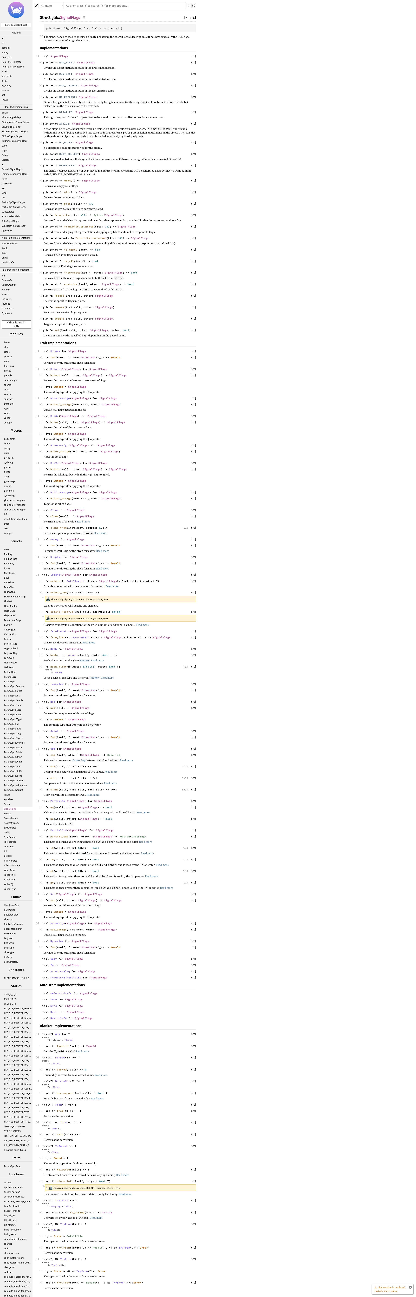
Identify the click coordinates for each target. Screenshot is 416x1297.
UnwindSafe (8, 262)
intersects (7, 76)
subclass (8, 399)
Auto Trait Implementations (16, 238)
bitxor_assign (61, 498)
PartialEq (57, 800)
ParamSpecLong (12, 733)
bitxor (55, 469)
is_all (4, 81)
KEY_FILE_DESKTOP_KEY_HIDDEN (18, 1041)
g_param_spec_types (15, 1150)
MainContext (10, 662)
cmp (52, 754)
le (52, 859)
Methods (16, 32)
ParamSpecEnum (12, 705)
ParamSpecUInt (12, 766)
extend (55, 581)
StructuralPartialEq (11, 216)
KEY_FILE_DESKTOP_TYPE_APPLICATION (18, 1112)
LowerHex (7, 183)
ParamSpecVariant (13, 790)
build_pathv (10, 1234)
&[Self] (88, 666)
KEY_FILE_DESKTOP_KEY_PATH (18, 1074)
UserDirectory (11, 962)
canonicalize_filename (15, 1239)
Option (98, 215)
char (6, 347)
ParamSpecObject (13, 738)
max (52, 766)
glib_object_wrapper (14, 505)
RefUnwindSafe (9, 243)
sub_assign (58, 929)
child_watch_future (14, 1258)
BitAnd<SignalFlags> (12, 117)
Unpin (5, 257)
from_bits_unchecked (13, 66)
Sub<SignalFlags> (11, 221)
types (7, 408)
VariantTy (8, 884)
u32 (91, 203)
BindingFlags (10, 559)
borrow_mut (65, 1093)
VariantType (10, 889)
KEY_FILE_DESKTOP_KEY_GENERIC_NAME (18, 1037)
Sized (69, 1040)
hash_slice (58, 666)
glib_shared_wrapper (15, 509)
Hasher (71, 655)
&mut (106, 655)
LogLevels (9, 658)
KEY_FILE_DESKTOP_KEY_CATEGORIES (18, 1018)
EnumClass (9, 587)
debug (7, 448)
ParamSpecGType (13, 719)
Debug (5, 155)
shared (7, 385)
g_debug (8, 462)
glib (16, 326)
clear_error (9, 1267)
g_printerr (9, 490)
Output (58, 386)
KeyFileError (10, 933)
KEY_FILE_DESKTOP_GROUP (18, 1008)
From (58, 1104)
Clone (4, 145)
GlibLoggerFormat (13, 929)
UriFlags (8, 856)
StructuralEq (8, 211)
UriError (8, 957)
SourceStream (11, 823)
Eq (3, 164)
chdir (6, 1248)
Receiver (8, 799)
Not (3, 188)
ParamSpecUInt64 (13, 771)
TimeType (9, 952)
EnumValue (9, 592)
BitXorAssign (60, 492)
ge (52, 882)
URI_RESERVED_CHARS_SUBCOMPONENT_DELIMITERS (18, 1145)
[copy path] (84, 17)
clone (7, 352)
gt (52, 871)
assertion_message (14, 1196)
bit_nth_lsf (9, 1215)
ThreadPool (10, 842)
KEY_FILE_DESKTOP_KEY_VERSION (18, 1107)
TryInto (66, 1259)
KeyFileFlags (10, 643)
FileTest (8, 601)
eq (52, 807)
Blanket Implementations (16, 269)
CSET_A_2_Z (10, 994)
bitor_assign (60, 451)
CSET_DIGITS (10, 999)
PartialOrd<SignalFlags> (14, 207)
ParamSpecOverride (14, 743)
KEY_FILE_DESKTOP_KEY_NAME (18, 1055)
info (6, 514)
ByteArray (9, 563)
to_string (77, 1212)
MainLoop (9, 667)
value (7, 413)
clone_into (65, 1181)
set (3, 95)
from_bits (7, 57)
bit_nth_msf (10, 1220)
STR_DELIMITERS (12, 1131)
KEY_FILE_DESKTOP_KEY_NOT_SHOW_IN (18, 1060)
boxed (7, 342)
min (52, 778)
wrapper (8, 422)
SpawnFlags (10, 827)
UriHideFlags (10, 860)
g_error (7, 467)
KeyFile (8, 639)
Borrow (60, 1057)
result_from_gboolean (15, 519)
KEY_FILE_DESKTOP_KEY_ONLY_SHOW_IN (18, 1070)
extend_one (58, 592)
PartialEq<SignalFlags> (13, 202)
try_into (63, 1282)
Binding (8, 554)
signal (7, 389)
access (7, 1182)
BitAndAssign (60, 398)
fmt (52, 357)
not (52, 707)
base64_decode (12, 1206)
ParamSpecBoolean (14, 686)
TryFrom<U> (7, 308)
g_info (7, 472)
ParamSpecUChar (13, 761)
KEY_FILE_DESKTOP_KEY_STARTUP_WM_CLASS (18, 1084)
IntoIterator (76, 581)
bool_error (9, 439)
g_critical (8, 457)
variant (7, 418)
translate (8, 403)
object (7, 370)
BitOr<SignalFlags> (11, 127)
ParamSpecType (12, 1166)
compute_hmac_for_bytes (17, 1291)
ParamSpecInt (11, 724)
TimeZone (9, 846)
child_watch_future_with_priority (18, 1262)
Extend (55, 574)
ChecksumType (11, 905)
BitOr (54, 416)
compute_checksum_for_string (18, 1286)
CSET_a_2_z (10, 1004)
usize (116, 611)
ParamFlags (10, 676)
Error (58, 1236)
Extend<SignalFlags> (12, 169)
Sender (7, 804)
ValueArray (9, 870)
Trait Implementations (16, 107)
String (7, 832)
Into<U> (5, 294)
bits (4, 43)
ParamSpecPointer (13, 752)
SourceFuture (11, 818)
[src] (192, 17)
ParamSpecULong (13, 776)
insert (5, 71)
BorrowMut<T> (9, 285)
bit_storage (10, 1225)
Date (6, 577)
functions (9, 366)
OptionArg (9, 943)
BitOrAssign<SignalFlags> (15, 131)
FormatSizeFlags (12, 620)
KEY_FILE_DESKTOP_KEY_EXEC (18, 1032)
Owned (58, 1158)
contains (6, 48)
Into (63, 1122)
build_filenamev (12, 1229)
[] (186, 17)
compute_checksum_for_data (18, 1281)
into (60, 1134)
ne (52, 818)
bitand (55, 375)
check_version (11, 1253)
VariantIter (9, 879)
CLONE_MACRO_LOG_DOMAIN (18, 978)
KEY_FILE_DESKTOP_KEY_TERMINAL (18, 1088)
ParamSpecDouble (13, 700)
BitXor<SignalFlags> (12, 136)
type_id (62, 1046)
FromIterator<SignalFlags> (15, 174)
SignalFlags (10, 809)
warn (6, 528)
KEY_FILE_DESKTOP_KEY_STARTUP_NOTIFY (18, 1079)
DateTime (9, 582)
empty (5, 52)
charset (8, 1244)
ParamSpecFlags (12, 710)
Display (5, 160)
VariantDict (9, 875)
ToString (6, 303)
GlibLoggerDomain (13, 924)
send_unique (10, 380)
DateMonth (9, 910)
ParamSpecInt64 (12, 728)
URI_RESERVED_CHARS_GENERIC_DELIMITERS (18, 1140)
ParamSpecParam (13, 747)
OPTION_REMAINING (14, 1126)
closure (8, 356)
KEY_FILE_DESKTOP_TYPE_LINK (18, 1121)
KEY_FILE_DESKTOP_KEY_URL (18, 1103)
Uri (5, 851)
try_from (63, 1247)
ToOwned (6, 299)
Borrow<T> (7, 280)
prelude (8, 375)
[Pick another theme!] (36, 5)
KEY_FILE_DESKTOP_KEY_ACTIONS (18, 1013)
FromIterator (60, 631)
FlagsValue (9, 615)
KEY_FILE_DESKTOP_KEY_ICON (18, 1046)
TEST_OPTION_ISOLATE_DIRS (18, 1136)
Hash (4, 178)
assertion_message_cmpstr (18, 1201)
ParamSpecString (13, 757)
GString (8, 625)
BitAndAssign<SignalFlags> (15, 122)
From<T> (6, 289)
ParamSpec (10, 681)
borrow (62, 1069)
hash (53, 655)
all (3, 38)
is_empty (6, 85)
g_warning (9, 495)
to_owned (63, 1169)
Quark (7, 794)
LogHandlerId (11, 648)
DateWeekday (11, 914)
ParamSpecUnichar (14, 780)
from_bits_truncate (11, 62)
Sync (4, 253)
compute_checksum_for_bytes (18, 1277)
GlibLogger (9, 629)
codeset (8, 1272)
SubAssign (57, 923)
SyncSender (10, 837)
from (60, 1110)
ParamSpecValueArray (15, 785)
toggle (5, 99)
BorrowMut (62, 1081)
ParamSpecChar (12, 695)
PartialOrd (58, 830)
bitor (54, 422)
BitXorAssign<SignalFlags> (15, 141)
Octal (4, 193)
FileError (8, 919)
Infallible (75, 1236)
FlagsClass (9, 610)
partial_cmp (59, 836)
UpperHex (7, 230)
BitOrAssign (59, 445)
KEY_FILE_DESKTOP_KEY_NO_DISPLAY (18, 1065)
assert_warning (12, 1192)
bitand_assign (61, 404)
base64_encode (12, 1211)
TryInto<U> (7, 313)
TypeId (91, 1046)
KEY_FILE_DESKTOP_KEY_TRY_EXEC (18, 1093)
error (6, 361)
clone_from (58, 527)
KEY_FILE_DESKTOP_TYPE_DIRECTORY (18, 1117)
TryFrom (66, 1224)
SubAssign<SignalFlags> (14, 226)
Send (4, 248)
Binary (5, 112)
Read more (83, 521)
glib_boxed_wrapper (14, 500)
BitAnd (55, 369)
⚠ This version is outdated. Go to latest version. (390, 1289)
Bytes (7, 568)
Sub (52, 894)
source (7, 394)
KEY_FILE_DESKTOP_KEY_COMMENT (18, 1022)
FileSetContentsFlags (15, 596)
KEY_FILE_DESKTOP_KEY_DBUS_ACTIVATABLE (18, 1027)
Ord (3, 197)
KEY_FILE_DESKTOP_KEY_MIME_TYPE (18, 1051)
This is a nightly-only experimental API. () (84, 1187)
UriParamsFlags (12, 865)
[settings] (193, 5)
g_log (6, 476)
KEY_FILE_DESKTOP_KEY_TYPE (18, 1098)
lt (52, 847)
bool (98, 249)
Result (115, 357)
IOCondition (10, 634)
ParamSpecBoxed (13, 691)
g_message (10, 481)
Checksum (9, 573)
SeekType (9, 947)
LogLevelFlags (11, 653)
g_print (7, 486)
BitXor (55, 463)
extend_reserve (61, 611)
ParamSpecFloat (12, 714)
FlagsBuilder (10, 606)
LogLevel (8, 938)
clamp (54, 789)
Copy (4, 150)
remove (5, 90)
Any (3, 275)
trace (6, 523)
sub (52, 900)
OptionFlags (10, 672)
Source (7, 813)
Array (6, 549)
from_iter (57, 637)
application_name (13, 1187)
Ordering (113, 754)
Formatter (88, 357)
